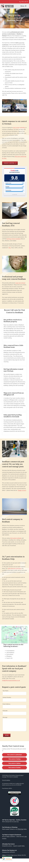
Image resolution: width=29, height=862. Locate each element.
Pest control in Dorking (14, 759)
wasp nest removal (20, 283)
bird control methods (15, 538)
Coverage (4, 777)
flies (10, 247)
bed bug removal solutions (14, 239)
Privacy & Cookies (19, 775)
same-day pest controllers (15, 568)
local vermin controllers (19, 127)
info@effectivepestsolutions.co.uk (11, 680)
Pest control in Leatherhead (14, 755)
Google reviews (22, 490)
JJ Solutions (15, 777)
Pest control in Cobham (15, 763)
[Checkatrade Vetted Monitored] (14, 797)
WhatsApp (20, 829)
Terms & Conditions (6, 780)
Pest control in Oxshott (14, 767)
